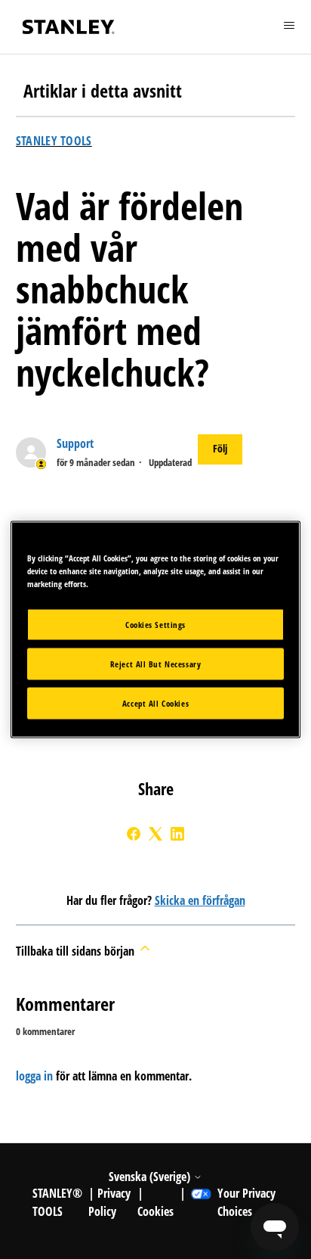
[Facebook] (133, 834)
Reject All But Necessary (156, 664)
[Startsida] (69, 27)
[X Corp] (155, 834)
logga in (34, 1076)
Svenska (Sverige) (151, 1176)
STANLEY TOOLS (54, 140)
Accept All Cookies (155, 703)
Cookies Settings (155, 624)
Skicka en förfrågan (200, 900)
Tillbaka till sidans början (76, 951)
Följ (220, 448)
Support (75, 443)
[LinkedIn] (177, 834)
